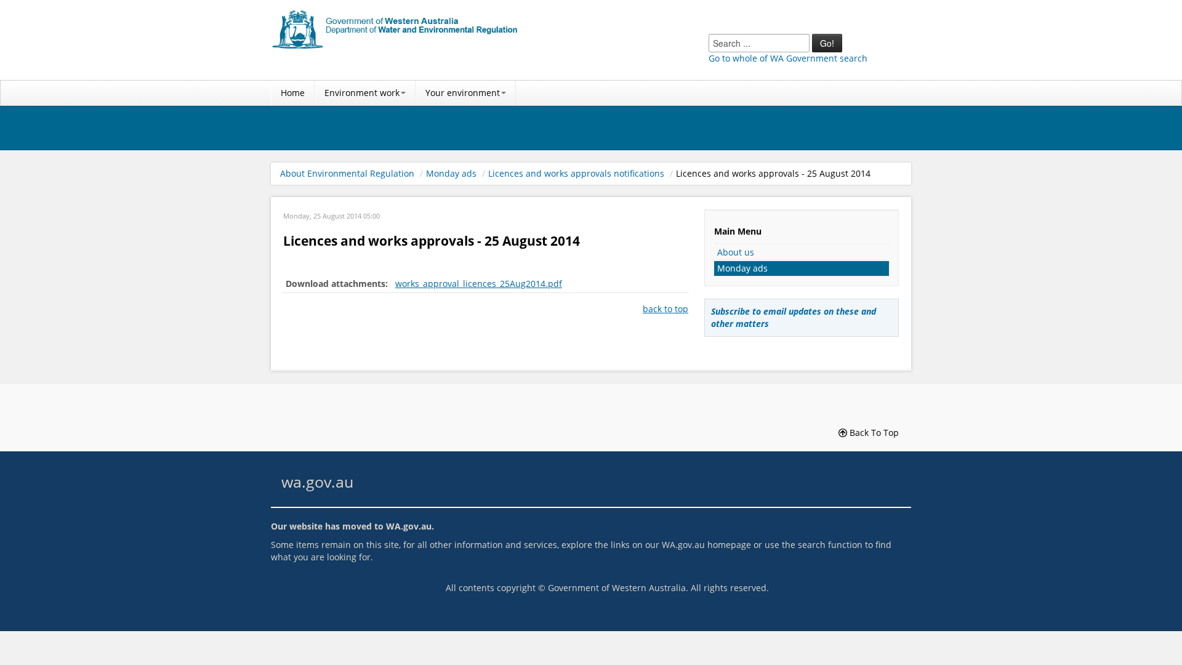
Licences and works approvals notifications (576, 173)
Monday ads (451, 173)
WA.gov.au (409, 526)
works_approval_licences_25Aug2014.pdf (478, 283)
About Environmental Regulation (347, 173)
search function (830, 544)
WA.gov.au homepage (706, 544)
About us (735, 252)
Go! (827, 43)
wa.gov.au (317, 482)
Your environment (462, 93)
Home (293, 93)
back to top (665, 309)
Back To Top (873, 432)
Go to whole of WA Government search (788, 58)
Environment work (362, 93)
